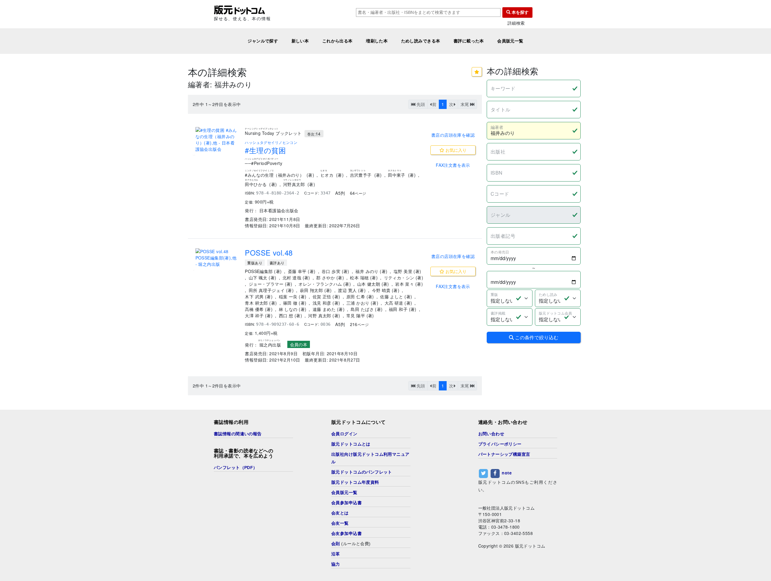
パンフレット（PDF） (236, 467)
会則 (335, 543)
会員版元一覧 (510, 41)
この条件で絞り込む (536, 337)
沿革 (335, 553)
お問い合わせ (491, 433)
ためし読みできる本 (420, 41)
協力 (335, 564)
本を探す (519, 12)
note (507, 473)
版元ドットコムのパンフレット (361, 472)
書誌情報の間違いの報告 (238, 433)
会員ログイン (344, 433)
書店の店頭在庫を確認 (453, 135)
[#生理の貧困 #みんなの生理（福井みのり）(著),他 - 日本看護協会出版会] (216, 139)
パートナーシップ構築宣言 (504, 454)
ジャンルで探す (263, 41)
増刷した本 (377, 41)
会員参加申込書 (346, 502)
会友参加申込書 (346, 533)
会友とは (340, 513)
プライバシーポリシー (500, 444)
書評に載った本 (469, 41)
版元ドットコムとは (350, 444)
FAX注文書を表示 (453, 165)
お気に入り (455, 150)
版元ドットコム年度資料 (355, 482)
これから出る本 (337, 41)
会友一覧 (340, 523)
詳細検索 (516, 23)
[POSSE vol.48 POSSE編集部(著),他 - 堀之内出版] (216, 257)
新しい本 (300, 41)
